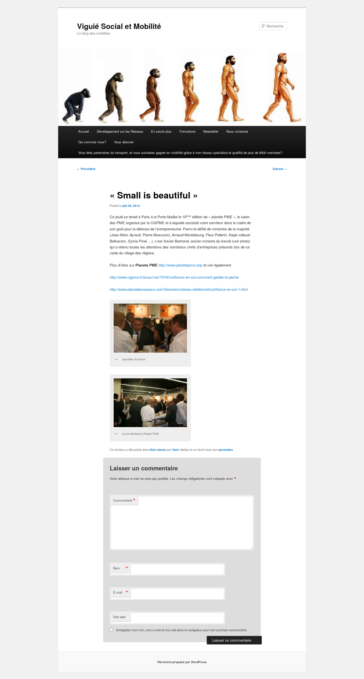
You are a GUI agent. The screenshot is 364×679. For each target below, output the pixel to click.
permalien (226, 449)
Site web (119, 616)
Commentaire (124, 500)
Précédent (86, 169)
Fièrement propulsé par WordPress (182, 662)
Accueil (83, 131)
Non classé (158, 449)
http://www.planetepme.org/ (180, 264)
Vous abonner (124, 142)
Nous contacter (237, 131)
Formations (188, 131)
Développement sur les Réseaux (120, 131)
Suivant (280, 169)
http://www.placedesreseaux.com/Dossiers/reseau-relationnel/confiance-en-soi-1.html (179, 289)
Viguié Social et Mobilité (119, 26)
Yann (175, 449)
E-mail (120, 592)
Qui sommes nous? (92, 142)
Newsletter (210, 131)
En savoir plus (161, 131)
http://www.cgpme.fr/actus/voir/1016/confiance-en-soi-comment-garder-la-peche (174, 277)
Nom (120, 568)
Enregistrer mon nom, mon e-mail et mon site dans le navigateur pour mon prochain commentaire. (181, 630)
